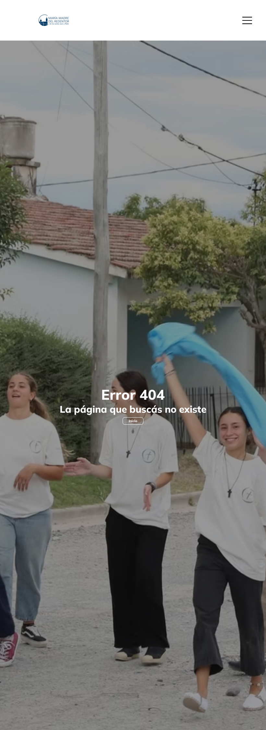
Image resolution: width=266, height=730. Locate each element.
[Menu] (247, 20)
